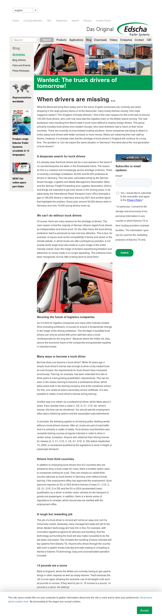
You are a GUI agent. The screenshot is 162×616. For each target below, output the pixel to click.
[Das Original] (100, 29)
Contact (139, 40)
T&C (49, 20)
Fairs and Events (21, 65)
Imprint (75, 20)
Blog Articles (19, 60)
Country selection (33, 20)
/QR (149, 40)
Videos (114, 40)
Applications (76, 40)
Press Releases (20, 70)
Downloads (100, 40)
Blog (88, 40)
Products (61, 40)
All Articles (18, 54)
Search (47, 39)
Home (15, 20)
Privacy (87, 20)
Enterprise (126, 40)
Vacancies (61, 20)
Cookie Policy (103, 20)
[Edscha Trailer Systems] (133, 29)
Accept (144, 610)
